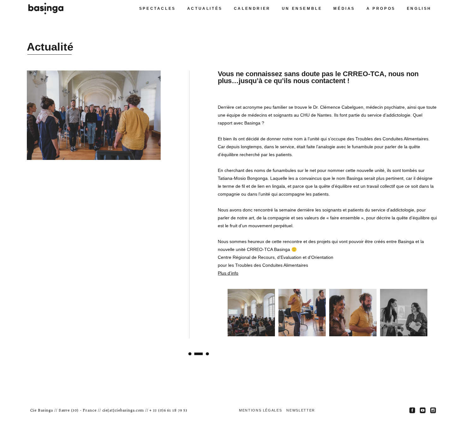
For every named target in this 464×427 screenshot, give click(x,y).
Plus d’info (228, 273)
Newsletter (300, 410)
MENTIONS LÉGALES (260, 410)
